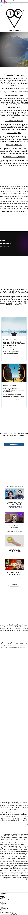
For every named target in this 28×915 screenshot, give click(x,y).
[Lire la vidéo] (14, 494)
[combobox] (17, 486)
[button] (9, 486)
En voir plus (14, 584)
